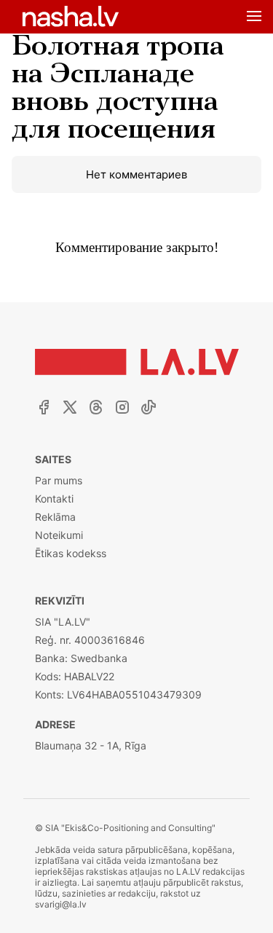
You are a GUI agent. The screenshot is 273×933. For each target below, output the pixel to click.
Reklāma (55, 517)
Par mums (58, 480)
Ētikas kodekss (70, 553)
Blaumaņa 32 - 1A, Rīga (90, 745)
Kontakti (54, 498)
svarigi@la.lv (61, 904)
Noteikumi (59, 535)
